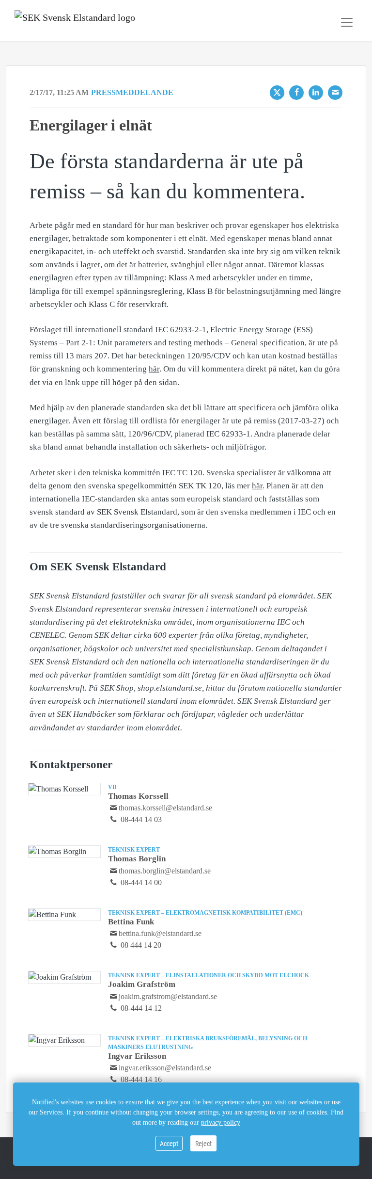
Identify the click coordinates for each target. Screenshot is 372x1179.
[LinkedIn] (316, 92)
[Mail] (335, 92)
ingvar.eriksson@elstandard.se (165, 1068)
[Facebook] (296, 92)
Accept (169, 1143)
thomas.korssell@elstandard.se (165, 808)
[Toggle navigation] (347, 22)
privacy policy (220, 1122)
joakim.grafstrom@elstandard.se (168, 996)
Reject (203, 1143)
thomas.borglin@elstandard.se (165, 871)
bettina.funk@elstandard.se (160, 933)
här (154, 368)
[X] (277, 92)
